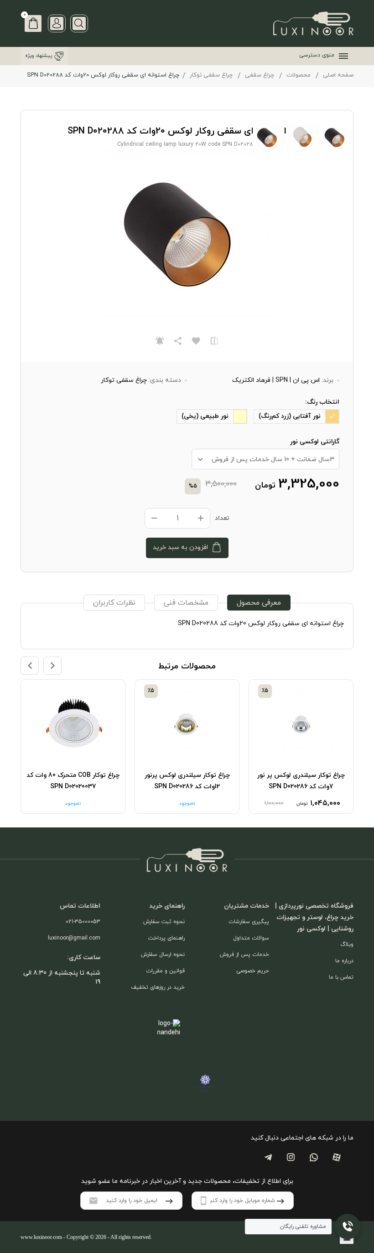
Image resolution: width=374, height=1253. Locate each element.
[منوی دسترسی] (341, 56)
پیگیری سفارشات (249, 921)
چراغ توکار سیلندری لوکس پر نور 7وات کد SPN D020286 (301, 781)
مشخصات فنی (186, 603)
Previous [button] (30, 666)
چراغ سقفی (259, 75)
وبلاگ (346, 944)
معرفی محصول (259, 603)
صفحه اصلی (338, 75)
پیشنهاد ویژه (38, 55)
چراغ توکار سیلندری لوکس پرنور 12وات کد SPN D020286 (187, 781)
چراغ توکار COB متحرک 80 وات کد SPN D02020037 (72, 781)
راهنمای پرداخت (166, 938)
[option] (301, 746)
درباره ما (344, 961)
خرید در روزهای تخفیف (158, 987)
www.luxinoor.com (41, 1237)
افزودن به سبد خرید (180, 547)
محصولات (298, 75)
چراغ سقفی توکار (211, 75)
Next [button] (52, 666)
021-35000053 (83, 921)
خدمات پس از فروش (244, 954)
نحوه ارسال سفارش (163, 954)
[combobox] (265, 459)
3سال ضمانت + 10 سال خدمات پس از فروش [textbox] (273, 459)
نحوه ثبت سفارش (164, 921)
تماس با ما (341, 977)
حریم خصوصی (252, 971)
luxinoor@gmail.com (74, 938)
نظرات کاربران (114, 603)
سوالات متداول (251, 938)
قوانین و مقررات (165, 971)
